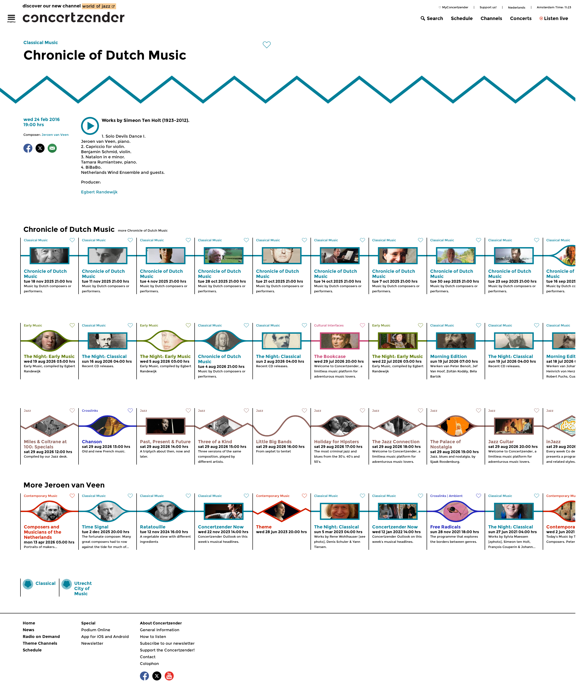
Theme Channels (40, 643)
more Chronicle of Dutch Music (143, 230)
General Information (159, 630)
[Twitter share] (40, 149)
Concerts (521, 18)
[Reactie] (52, 149)
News (28, 629)
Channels (491, 18)
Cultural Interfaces (329, 325)
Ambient (456, 496)
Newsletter (92, 643)
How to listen (153, 636)
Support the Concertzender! (167, 650)
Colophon (149, 663)
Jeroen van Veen (55, 135)
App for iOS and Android (105, 636)
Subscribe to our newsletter (167, 643)
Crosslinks (90, 411)
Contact (147, 657)
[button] (90, 126)
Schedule (462, 18)
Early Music (33, 325)
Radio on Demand (41, 636)
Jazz (27, 411)
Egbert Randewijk (99, 192)
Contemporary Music (40, 496)
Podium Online (95, 630)
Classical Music (40, 42)
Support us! (488, 7)
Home (29, 623)
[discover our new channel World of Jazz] (99, 6)
